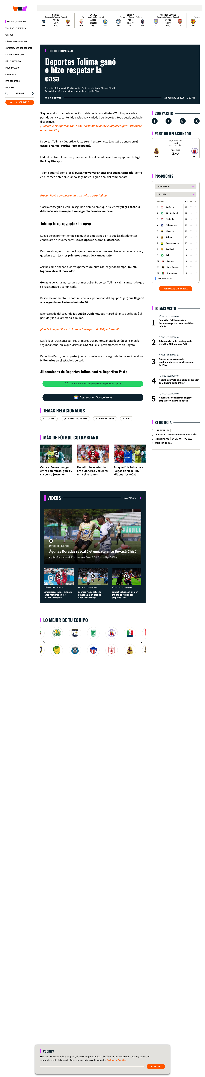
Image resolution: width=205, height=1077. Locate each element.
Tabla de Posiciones (15, 28)
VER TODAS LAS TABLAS (175, 288)
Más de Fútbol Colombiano (70, 437)
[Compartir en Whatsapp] (183, 121)
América (170, 207)
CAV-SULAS (10, 74)
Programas (11, 87)
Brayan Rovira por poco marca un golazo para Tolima (73, 195)
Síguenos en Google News (96, 397)
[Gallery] (93, 641)
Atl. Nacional (172, 213)
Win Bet (9, 34)
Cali (167, 255)
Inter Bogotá (172, 267)
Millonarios (171, 225)
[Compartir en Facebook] (155, 121)
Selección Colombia (15, 54)
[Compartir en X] (169, 121)
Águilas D (170, 249)
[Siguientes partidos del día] (196, 20)
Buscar (19, 93)
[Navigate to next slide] (142, 642)
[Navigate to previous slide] (44, 642)
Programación (12, 67)
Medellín (170, 219)
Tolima (169, 237)
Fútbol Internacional (16, 41)
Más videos (130, 498)
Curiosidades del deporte (18, 48)
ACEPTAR (155, 1066)
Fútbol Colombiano (17, 21)
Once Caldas (172, 273)
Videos (54, 497)
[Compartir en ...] (197, 121)
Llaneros (170, 231)
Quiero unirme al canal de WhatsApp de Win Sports (95, 383)
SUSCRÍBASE (22, 102)
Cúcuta (170, 261)
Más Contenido (13, 61)
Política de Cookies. (117, 1060)
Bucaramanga (172, 243)
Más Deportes (12, 81)
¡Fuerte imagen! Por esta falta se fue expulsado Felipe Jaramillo (80, 329)
